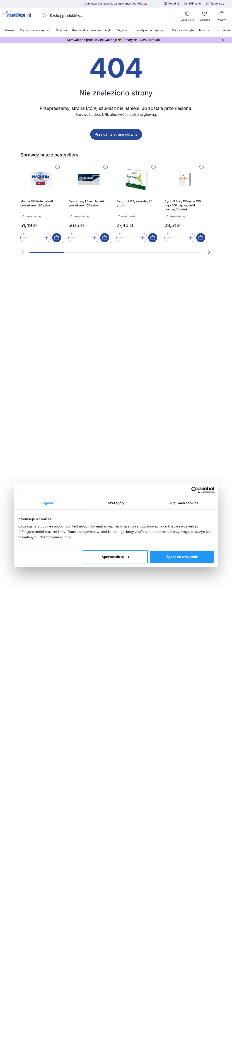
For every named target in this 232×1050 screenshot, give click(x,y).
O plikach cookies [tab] (184, 503)
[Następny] (208, 252)
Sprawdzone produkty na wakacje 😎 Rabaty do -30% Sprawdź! (114, 39)
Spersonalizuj (113, 556)
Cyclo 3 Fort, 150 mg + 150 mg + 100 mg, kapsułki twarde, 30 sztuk (182, 205)
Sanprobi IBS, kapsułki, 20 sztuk (134, 203)
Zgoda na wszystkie (182, 556)
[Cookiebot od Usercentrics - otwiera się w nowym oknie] (195, 490)
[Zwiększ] (46, 237)
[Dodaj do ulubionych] (57, 167)
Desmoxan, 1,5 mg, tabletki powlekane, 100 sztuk (86, 203)
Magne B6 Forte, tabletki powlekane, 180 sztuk (37, 203)
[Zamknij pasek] (223, 40)
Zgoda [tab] (48, 503)
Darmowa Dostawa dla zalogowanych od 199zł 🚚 (116, 3)
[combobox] (106, 15)
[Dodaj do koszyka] (56, 237)
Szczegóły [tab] (116, 503)
